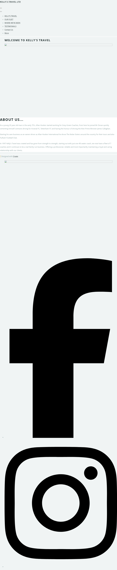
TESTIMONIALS (10, 26)
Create (15, 156)
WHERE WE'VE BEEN (12, 23)
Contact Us (9, 30)
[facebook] (61, 437)
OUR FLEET (9, 19)
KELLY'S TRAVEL (11, 16)
